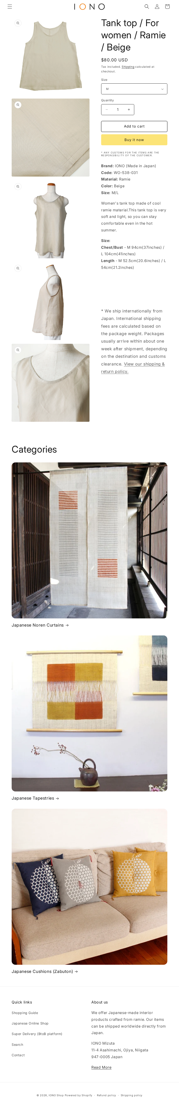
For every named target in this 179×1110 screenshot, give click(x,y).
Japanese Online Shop (30, 1023)
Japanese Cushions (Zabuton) (42, 971)
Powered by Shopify (79, 1095)
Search (17, 1044)
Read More (101, 1067)
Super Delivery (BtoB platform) (37, 1034)
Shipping (128, 66)
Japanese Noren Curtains (38, 625)
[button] (10, 6)
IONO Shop (56, 1095)
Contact (18, 1055)
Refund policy (106, 1095)
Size (104, 80)
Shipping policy (132, 1095)
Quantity (107, 100)
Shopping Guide (25, 1013)
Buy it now (134, 140)
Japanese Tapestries (33, 798)
